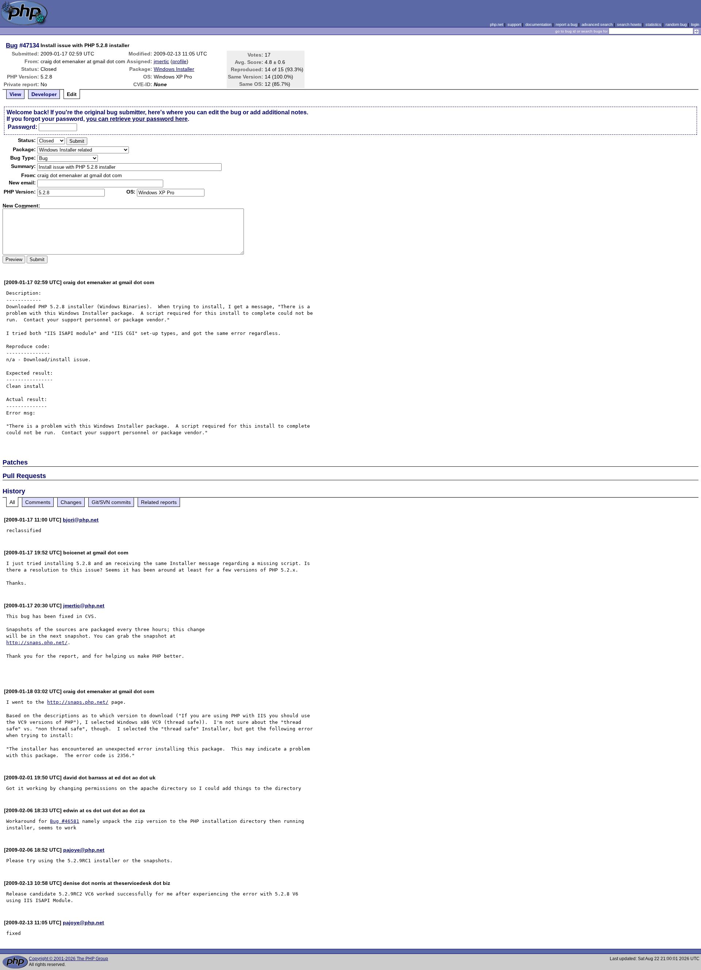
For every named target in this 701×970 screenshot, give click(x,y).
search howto (629, 24)
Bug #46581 (64, 821)
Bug (12, 45)
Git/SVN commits (111, 502)
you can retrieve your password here (137, 119)
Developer (44, 94)
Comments (37, 502)
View (15, 94)
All (12, 502)
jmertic (161, 61)
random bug (676, 24)
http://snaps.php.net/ (37, 642)
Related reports (159, 502)
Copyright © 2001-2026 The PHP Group (68, 958)
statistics (653, 24)
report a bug (566, 24)
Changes (71, 502)
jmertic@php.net (83, 605)
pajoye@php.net (83, 850)
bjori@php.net (81, 520)
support (514, 24)
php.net (496, 24)
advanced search (597, 24)
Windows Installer (174, 69)
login (695, 24)
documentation (538, 24)
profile (179, 61)
